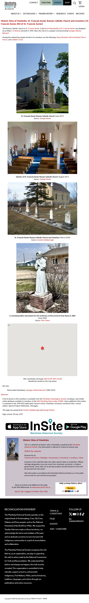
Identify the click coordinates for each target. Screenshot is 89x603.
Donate (57, 3)
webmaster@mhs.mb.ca (41, 487)
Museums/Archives (31, 458)
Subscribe (46, 3)
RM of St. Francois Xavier (29, 24)
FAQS (52, 519)
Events (70, 14)
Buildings (43, 458)
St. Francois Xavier (33, 29)
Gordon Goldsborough (45, 240)
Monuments (53, 458)
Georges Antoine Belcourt (36, 390)
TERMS (45, 599)
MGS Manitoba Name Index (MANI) (50, 401)
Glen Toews (45, 321)
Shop (67, 3)
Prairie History (46, 14)
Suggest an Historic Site (34, 492)
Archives (80, 14)
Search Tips (19, 492)
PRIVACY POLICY (36, 599)
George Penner (45, 119)
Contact (33, 3)
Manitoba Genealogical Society (54, 399)
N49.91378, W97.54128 (53, 379)
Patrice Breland (74, 37)
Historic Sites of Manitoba (14, 21)
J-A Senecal (16, 31)
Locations (73, 458)
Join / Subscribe (58, 529)
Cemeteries (64, 458)
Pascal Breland (62, 37)
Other (81, 458)
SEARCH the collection (32, 451)
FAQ (46, 492)
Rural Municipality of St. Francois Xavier (60, 29)
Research (61, 14)
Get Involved (29, 14)
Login (81, 6)
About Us (15, 14)
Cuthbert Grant (17, 40)
